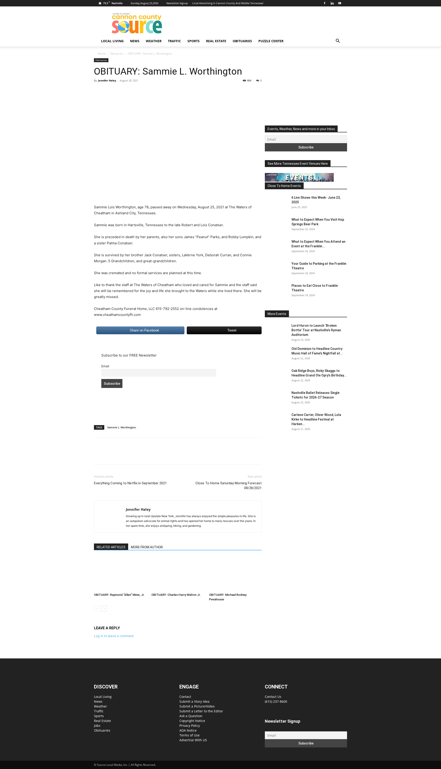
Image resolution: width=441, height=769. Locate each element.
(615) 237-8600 (276, 701)
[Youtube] (339, 3)
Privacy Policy (189, 725)
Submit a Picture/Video (197, 706)
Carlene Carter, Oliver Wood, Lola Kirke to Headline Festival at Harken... (316, 419)
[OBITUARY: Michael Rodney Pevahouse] (235, 574)
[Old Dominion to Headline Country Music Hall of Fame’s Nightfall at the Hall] (276, 354)
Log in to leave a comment (114, 636)
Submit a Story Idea (194, 701)
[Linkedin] (332, 3)
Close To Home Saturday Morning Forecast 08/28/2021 (228, 485)
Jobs (97, 725)
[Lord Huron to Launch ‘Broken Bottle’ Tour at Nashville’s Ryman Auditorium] (276, 331)
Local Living (112, 41)
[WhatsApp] (130, 90)
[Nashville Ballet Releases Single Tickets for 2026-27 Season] (276, 398)
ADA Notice (188, 730)
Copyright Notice (192, 721)
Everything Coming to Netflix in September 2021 (130, 483)
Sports (193, 41)
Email (105, 366)
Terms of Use (189, 735)
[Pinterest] (119, 90)
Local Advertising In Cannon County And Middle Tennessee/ (227, 3)
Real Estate (216, 41)
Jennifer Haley (107, 80)
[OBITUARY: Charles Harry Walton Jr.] (177, 574)
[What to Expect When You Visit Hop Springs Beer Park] (276, 225)
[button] (337, 41)
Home (102, 54)
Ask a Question (190, 716)
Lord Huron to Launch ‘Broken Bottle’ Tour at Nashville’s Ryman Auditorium (316, 330)
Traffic (174, 41)
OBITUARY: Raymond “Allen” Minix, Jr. (119, 594)
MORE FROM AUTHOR (147, 547)
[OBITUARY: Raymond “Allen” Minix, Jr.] (120, 574)
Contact (185, 696)
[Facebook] (324, 3)
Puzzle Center (270, 41)
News (134, 41)
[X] (109, 90)
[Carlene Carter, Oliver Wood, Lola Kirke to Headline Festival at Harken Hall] (276, 420)
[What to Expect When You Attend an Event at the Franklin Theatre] (276, 247)
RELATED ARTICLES (111, 547)
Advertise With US (193, 740)
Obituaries (242, 41)
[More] (141, 90)
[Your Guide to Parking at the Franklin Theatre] (276, 269)
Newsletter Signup (177, 3)
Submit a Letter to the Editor (201, 711)
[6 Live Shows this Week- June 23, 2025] (276, 203)
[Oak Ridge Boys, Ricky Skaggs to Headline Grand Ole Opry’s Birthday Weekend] (276, 376)
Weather (153, 41)
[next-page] (104, 608)
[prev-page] (97, 608)
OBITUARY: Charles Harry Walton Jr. (176, 594)
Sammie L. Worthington (121, 427)
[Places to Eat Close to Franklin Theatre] (276, 291)
